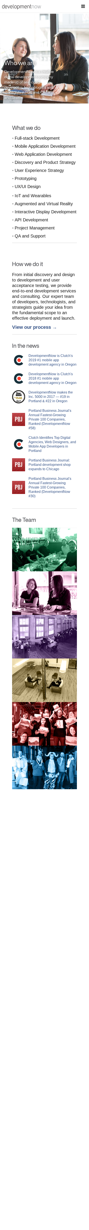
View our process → (34, 327)
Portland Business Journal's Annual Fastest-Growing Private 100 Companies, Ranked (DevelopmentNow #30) (50, 487)
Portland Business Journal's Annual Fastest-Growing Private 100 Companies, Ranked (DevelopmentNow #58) (50, 419)
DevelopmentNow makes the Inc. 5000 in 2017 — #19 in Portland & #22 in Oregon (51, 396)
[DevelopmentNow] (20, 8)
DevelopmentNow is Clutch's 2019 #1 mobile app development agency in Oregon (52, 360)
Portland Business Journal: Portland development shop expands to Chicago (50, 464)
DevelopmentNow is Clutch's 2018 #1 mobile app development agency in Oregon (52, 378)
